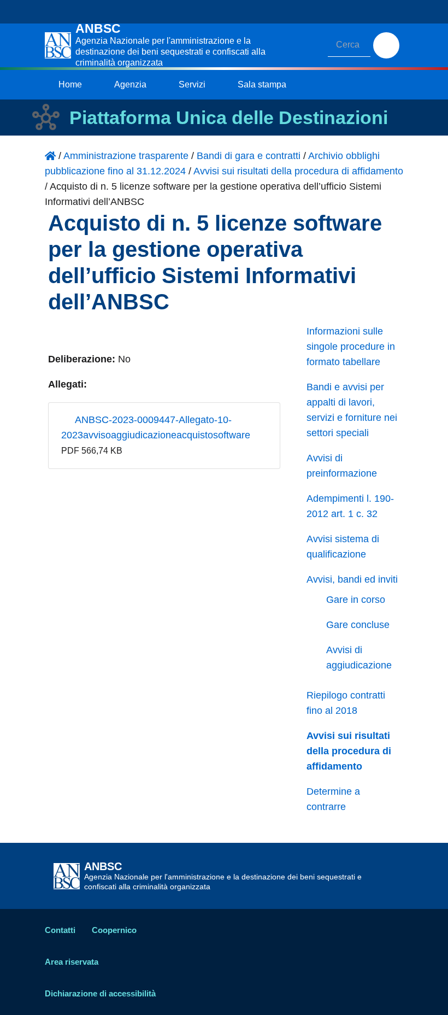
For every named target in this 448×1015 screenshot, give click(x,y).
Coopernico (114, 930)
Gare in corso (355, 599)
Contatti (60, 930)
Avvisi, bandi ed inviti (352, 579)
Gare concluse (358, 624)
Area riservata (71, 961)
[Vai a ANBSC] (50, 155)
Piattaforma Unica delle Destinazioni (228, 117)
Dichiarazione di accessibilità (100, 993)
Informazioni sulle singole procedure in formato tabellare (350, 346)
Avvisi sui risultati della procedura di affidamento (348, 751)
